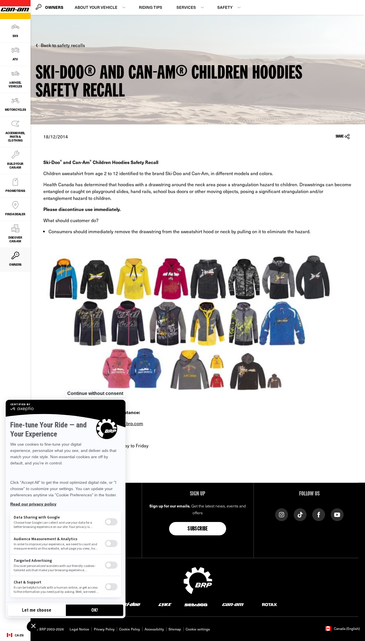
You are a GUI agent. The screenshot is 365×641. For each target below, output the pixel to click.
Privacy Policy (104, 629)
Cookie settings (198, 629)
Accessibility (154, 629)
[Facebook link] (318, 514)
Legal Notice (79, 629)
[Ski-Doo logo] (130, 604)
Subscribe (198, 529)
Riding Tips (150, 7)
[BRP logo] (198, 579)
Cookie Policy (129, 629)
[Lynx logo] (165, 604)
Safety (225, 7)
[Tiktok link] (300, 514)
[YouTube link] (337, 514)
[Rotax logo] (269, 604)
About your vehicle (96, 7)
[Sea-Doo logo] (195, 604)
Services (186, 7)
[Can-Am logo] (233, 604)
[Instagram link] (281, 514)
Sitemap (175, 629)
